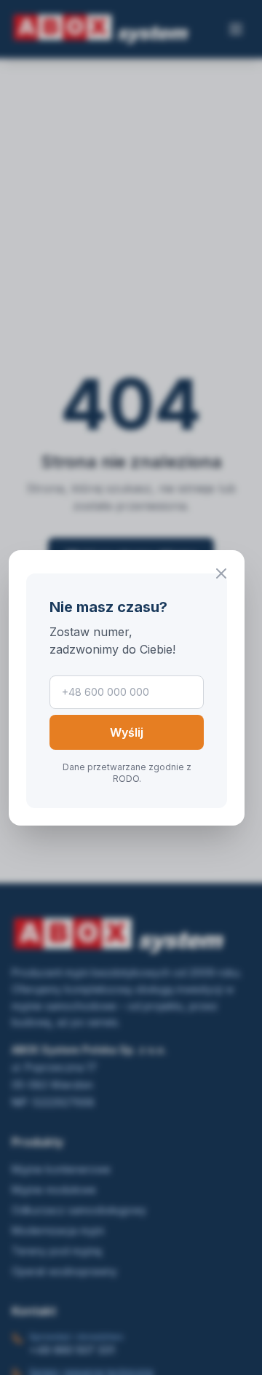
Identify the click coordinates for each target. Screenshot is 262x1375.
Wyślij (126, 732)
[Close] (221, 573)
